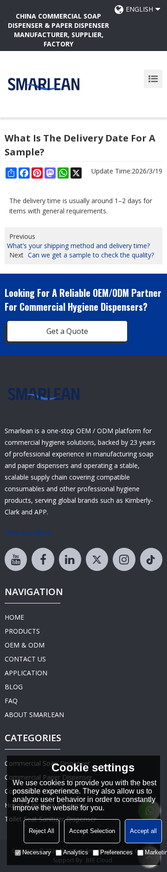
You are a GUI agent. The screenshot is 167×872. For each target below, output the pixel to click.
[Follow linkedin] (70, 559)
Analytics (75, 852)
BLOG (14, 686)
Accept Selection (92, 830)
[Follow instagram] (124, 559)
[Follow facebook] (43, 559)
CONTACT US (25, 658)
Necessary (36, 852)
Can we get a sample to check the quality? (91, 254)
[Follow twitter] (97, 559)
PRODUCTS (22, 631)
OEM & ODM (25, 645)
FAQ (11, 700)
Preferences (116, 852)
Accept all (143, 830)
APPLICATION (26, 672)
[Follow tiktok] (151, 559)
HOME (14, 617)
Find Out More (28, 532)
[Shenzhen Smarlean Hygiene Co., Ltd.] (44, 84)
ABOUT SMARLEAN (34, 714)
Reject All (41, 830)
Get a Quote (67, 331)
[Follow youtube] (16, 559)
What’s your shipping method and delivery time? (78, 245)
